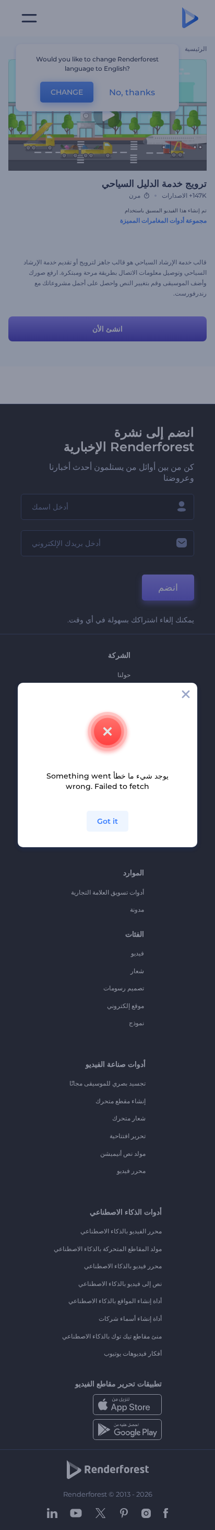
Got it (107, 821)
